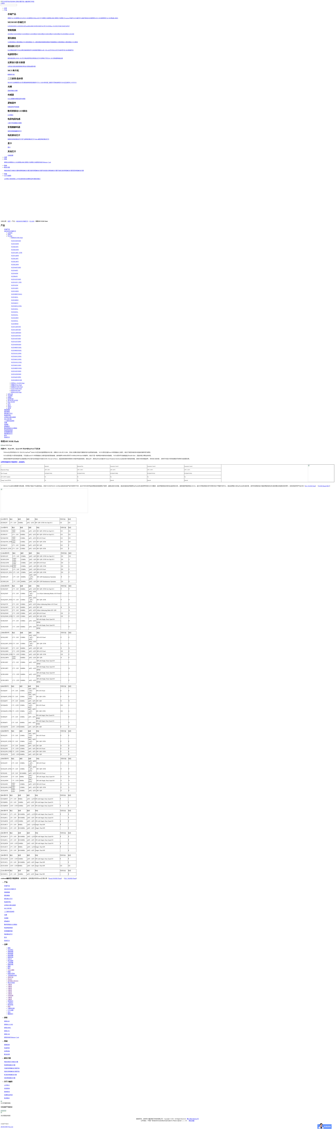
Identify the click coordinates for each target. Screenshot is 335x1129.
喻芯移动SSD (86, 18)
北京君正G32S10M (68, 34)
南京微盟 (10, 960)
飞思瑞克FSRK (12, 975)
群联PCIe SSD (12, 18)
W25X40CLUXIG (16, 306)
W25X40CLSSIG (16, 365)
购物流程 (7, 1044)
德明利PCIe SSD (106, 18)
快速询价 (7, 1048)
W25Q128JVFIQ (16, 326)
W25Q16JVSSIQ (16, 338)
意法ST (10, 979)
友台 (9, 1012)
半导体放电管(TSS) (58, 82)
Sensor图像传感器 (13, 98)
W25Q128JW (15, 255)
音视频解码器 (8, 431)
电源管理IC (7, 415)
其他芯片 (7, 437)
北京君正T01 (59, 34)
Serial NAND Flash (55, 878)
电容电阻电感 (8, 430)
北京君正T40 (12, 34)
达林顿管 (16, 82)
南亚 (9, 1006)
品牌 (5, 157)
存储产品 (7, 229)
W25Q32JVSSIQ (16, 279)
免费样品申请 (31, 179)
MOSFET (10, 82)
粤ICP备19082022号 (193, 1119)
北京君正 (10, 949)
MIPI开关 (62, 50)
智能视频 (7, 410)
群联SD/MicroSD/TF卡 (36, 18)
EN (4, 3)
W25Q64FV (14, 270)
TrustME (27, 26)
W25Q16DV (14, 288)
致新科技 (10, 957)
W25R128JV (14, 258)
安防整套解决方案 (78, 170)
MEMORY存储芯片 (22, 221)
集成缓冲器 (32, 66)
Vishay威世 (11, 970)
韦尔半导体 (11, 982)
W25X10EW (14, 318)
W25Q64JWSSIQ (16, 344)
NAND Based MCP (324, 486)
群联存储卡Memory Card (43, 162)
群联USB (45, 18)
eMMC (32, 26)
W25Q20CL (14, 309)
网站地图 (191, 1120)
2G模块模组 (67, 42)
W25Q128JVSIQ (16, 329)
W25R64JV (14, 276)
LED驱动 (10, 115)
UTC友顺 (10, 1010)
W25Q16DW (15, 291)
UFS (58, 26)
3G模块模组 (60, 42)
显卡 (9, 147)
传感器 (6, 424)
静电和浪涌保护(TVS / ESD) (35, 82)
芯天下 (10, 959)
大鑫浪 (10, 984)
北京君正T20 (43, 34)
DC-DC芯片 (21, 58)
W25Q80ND (14, 324)
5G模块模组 (11, 42)
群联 (5, 159)
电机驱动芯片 (8, 433)
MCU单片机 (8, 419)
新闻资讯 (24, 179)
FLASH (17, 26)
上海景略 (10, 962)
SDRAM (22, 26)
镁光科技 (10, 1004)
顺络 (16, 123)
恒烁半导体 (11, 973)
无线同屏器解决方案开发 (37, 170)
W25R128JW (15, 264)
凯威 (9, 971)
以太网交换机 (23, 50)
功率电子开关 (44, 58)
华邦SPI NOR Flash (17, 237)
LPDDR (10, 26)
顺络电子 (10, 1014)
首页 (5, 8)
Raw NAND (53, 26)
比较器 (17, 66)
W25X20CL (14, 312)
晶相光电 (10, 964)
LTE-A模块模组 (36, 42)
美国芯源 (10, 977)
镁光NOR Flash (15, 390)
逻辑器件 (7, 426)
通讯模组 (7, 411)
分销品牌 (10, 155)
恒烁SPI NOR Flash (17, 387)
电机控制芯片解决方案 (11, 170)
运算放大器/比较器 (10, 417)
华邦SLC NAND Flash (17, 383)
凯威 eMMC (114, 18)
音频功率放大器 (24, 66)
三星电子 (10, 1003)
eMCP (64, 26)
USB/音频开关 (69, 50)
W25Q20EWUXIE (16, 380)
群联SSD (7, 162)
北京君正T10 (51, 34)
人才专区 (18, 179)
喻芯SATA (73, 18)
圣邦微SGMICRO (13, 981)
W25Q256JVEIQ (16, 241)
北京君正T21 (27, 34)
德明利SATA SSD (96, 18)
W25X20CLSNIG (16, 356)
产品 (5, 10)
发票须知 (7, 1051)
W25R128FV (15, 261)
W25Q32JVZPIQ (16, 341)
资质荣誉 (12, 179)
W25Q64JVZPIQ (16, 377)
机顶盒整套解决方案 (66, 170)
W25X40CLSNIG (16, 359)
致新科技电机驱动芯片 (15, 139)
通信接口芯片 (8, 413)
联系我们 (37, 179)
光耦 (5, 422)
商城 (5, 173)
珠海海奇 (10, 953)
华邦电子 (10, 1001)
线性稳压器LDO (13, 58)
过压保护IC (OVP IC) (70, 82)
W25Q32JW (14, 285)
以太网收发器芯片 (13, 50)
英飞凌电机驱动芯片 (28, 139)
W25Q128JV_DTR (16, 252)
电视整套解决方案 (23, 170)
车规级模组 (53, 42)
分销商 (19, 123)
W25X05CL (14, 321)
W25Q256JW (15, 243)
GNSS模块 (74, 42)
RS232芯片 (56, 50)
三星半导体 (11, 123)
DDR (13, 26)
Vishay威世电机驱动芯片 (41, 139)
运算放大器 (11, 66)
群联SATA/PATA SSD (22, 18)
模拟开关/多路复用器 (33, 50)
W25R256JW (15, 249)
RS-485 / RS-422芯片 (46, 50)
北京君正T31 (19, 34)
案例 (5, 165)
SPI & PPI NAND (45, 26)
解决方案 (7, 167)
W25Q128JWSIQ (16, 332)
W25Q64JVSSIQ (16, 267)
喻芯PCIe (79, 18)
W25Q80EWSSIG (16, 350)
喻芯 (9, 968)
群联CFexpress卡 (65, 18)
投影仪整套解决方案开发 (52, 170)
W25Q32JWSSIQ (16, 374)
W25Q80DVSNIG (16, 368)
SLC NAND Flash (310, 486)
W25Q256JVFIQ (16, 335)
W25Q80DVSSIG (16, 347)
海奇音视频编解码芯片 (15, 131)
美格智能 (10, 951)
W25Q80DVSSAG (16, 294)
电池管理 (27, 58)
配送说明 (7, 1054)
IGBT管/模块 (23, 82)
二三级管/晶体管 (9, 421)
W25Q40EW (14, 300)
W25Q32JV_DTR (16, 282)
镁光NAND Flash (16, 392)
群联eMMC (51, 18)
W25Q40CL (14, 297)
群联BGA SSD (14, 162)
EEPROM (37, 26)
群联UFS (57, 18)
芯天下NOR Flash (16, 388)
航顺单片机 (11, 74)
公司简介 (7, 179)
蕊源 (9, 966)
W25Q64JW (14, 273)
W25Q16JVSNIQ (16, 371)
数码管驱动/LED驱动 (10, 428)
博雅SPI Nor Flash (16, 385)
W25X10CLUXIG (16, 362)
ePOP (68, 26)
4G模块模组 (18, 42)
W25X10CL (14, 315)
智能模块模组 (45, 42)
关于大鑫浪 (7, 175)
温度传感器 (21, 98)
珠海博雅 (10, 955)
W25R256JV (14, 246)
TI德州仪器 (11, 1008)
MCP (61, 26)
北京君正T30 (35, 34)
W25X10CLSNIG (16, 353)
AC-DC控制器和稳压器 (56, 58)
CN (2, 3)
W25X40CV (14, 303)
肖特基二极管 (48, 82)
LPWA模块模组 (27, 42)
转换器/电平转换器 (13, 107)
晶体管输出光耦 (12, 90)
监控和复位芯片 (35, 58)
